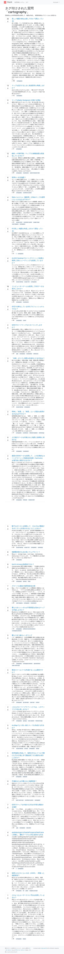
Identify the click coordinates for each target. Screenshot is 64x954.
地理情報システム (19, 2)
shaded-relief (31, 499)
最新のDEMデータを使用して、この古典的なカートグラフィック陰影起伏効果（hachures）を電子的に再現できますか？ (28, 458)
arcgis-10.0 (27, 281)
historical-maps (39, 720)
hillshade (25, 499)
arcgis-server (19, 222)
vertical (37, 702)
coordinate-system (27, 192)
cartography (19, 81)
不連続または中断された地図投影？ (24, 781)
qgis (17, 353)
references (35, 353)
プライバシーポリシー (20, 950)
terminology (41, 432)
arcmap (26, 748)
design (37, 748)
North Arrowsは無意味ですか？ (23, 564)
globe (27, 890)
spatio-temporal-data (34, 172)
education (28, 827)
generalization (37, 663)
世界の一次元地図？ (19, 177)
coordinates (25, 432)
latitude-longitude (33, 432)
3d (23, 890)
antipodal (25, 776)
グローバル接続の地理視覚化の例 (23, 586)
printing (24, 581)
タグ (27, 2)
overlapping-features (16, 630)
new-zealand (31, 720)
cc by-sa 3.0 (44, 948)
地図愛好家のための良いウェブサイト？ (26, 552)
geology (25, 720)
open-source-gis (16, 665)
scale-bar (32, 702)
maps (29, 581)
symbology (40, 547)
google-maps (36, 222)
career (24, 320)
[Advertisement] (25, 514)
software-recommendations (29, 628)
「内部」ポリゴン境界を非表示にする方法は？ (28, 358)
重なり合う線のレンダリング (22, 635)
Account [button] (56, 2)
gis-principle (26, 702)
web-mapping (15, 224)
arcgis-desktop (19, 281)
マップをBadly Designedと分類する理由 (26, 100)
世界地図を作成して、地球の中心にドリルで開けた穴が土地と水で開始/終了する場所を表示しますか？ (28, 755)
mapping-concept (33, 890)
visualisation (26, 172)
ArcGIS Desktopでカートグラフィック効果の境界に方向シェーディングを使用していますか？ (28, 260)
